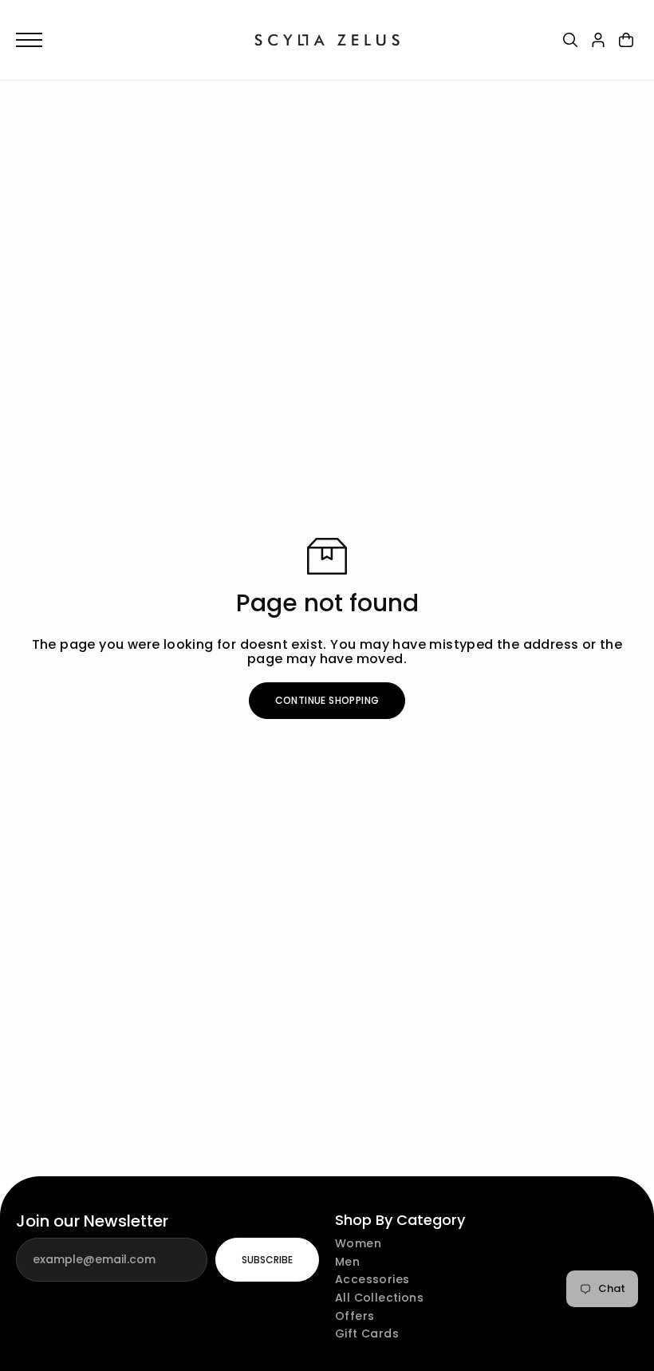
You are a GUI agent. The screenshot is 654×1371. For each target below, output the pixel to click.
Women (358, 1244)
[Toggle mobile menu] (127, 40)
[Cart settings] (626, 40)
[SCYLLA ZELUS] (327, 40)
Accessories (372, 1280)
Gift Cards (367, 1334)
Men (347, 1262)
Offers (354, 1316)
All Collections (379, 1298)
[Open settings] (570, 40)
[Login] (598, 40)
